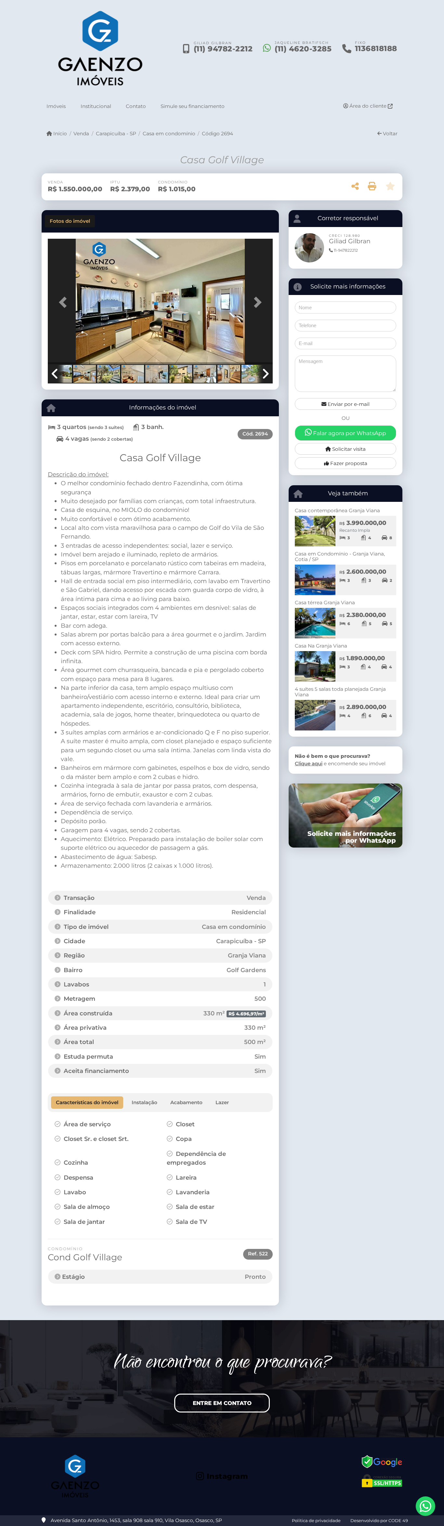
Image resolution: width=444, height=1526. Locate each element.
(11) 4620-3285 (303, 48)
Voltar (390, 133)
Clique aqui (308, 763)
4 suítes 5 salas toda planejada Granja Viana (340, 692)
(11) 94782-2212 (223, 48)
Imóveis (56, 106)
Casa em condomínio (169, 133)
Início (59, 133)
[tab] (70, 221)
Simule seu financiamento (193, 106)
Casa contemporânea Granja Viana (337, 510)
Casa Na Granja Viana (321, 646)
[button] (65, 302)
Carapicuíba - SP (116, 133)
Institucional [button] (96, 106)
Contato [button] (136, 106)
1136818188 (376, 48)
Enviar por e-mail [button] (348, 404)
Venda (81, 133)
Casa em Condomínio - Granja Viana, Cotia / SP (340, 556)
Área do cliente (368, 106)
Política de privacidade (316, 1520)
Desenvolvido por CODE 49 (379, 1520)
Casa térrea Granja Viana (325, 602)
